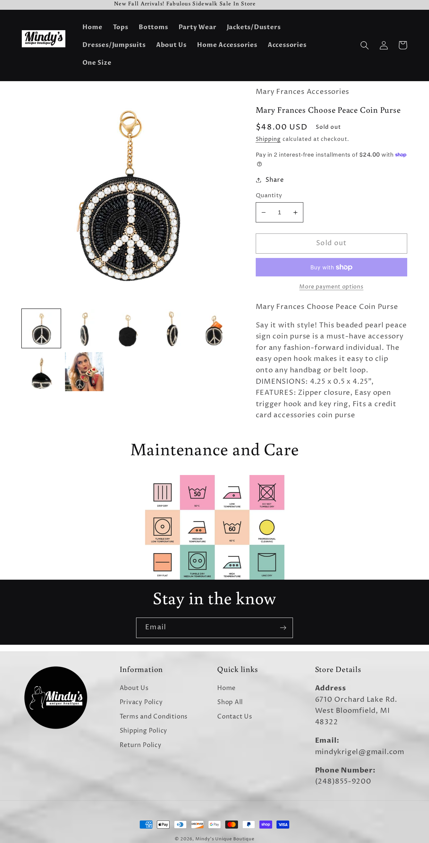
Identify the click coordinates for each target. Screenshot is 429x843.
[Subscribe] (283, 628)
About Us (134, 688)
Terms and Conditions (154, 717)
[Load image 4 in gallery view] (170, 328)
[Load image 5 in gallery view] (214, 328)
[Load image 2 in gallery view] (84, 328)
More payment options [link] (331, 287)
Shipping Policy (144, 731)
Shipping (268, 139)
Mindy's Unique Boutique (224, 839)
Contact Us (234, 717)
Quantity (269, 196)
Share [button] (274, 180)
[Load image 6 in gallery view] (41, 371)
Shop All (230, 702)
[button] (364, 45)
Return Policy (141, 745)
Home (226, 688)
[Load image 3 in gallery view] (127, 328)
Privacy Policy (141, 702)
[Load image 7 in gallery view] (84, 371)
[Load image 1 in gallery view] (41, 328)
